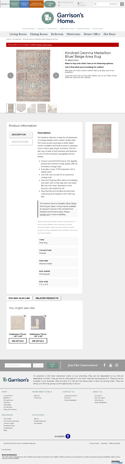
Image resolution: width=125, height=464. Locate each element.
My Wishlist (38, 423)
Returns (37, 395)
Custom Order (9, 423)
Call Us (50, 4)
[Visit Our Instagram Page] (117, 365)
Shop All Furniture (10, 409)
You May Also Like (19, 298)
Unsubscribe (8, 428)
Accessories (16, 39)
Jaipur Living (73, 60)
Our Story (98, 395)
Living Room (18, 34)
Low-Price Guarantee (11, 421)
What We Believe (100, 402)
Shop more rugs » (44, 45)
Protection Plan (9, 426)
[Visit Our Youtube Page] (111, 365)
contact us (44, 214)
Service (41, 29)
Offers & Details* (114, 443)
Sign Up (52, 365)
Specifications (20, 142)
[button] (56, 75)
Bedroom (57, 34)
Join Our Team (67, 29)
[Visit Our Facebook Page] (105, 365)
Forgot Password (40, 421)
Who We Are (99, 400)
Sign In (36, 419)
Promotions (83, 29)
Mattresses (73, 34)
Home (8, 39)
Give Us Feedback (70, 400)
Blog (5, 430)
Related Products (47, 298)
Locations (97, 29)
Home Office (92, 34)
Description (19, 134)
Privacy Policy (94, 443)
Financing (52, 29)
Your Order (28, 29)
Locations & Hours (70, 395)
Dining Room (39, 34)
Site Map (104, 443)
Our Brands (8, 407)
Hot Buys (109, 34)
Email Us (67, 398)
